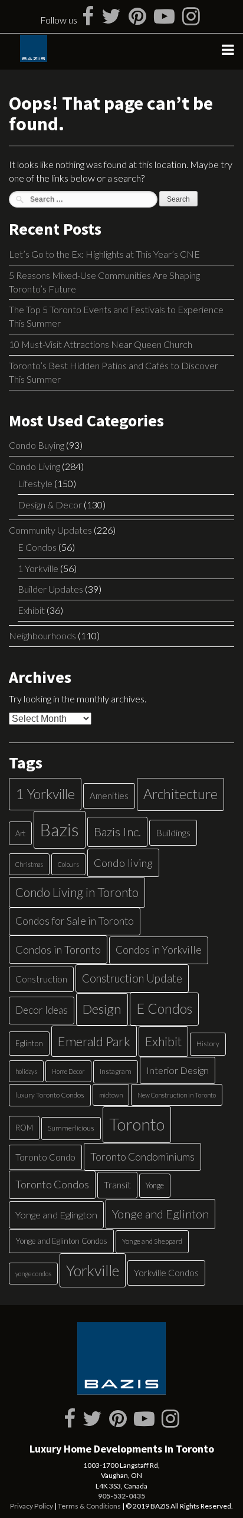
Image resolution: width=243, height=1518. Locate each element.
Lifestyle (35, 483)
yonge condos (33, 1273)
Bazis (59, 829)
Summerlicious (71, 1127)
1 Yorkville (38, 568)
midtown (111, 1095)
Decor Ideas (41, 1010)
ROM (24, 1127)
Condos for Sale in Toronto (74, 921)
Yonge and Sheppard (152, 1241)
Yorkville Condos (166, 1272)
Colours (68, 864)
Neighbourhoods (42, 635)
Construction (41, 979)
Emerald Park (94, 1041)
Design (102, 1009)
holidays (26, 1071)
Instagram (116, 1071)
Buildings (173, 832)
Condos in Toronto (58, 949)
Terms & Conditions (89, 1505)
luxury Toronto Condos (49, 1094)
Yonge (155, 1185)
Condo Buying (36, 445)
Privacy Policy (31, 1505)
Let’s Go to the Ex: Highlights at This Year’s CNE (104, 253)
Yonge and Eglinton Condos (61, 1241)
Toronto (137, 1124)
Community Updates (50, 529)
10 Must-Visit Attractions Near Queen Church (100, 344)
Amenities (109, 795)
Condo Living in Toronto (77, 892)
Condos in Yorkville (159, 950)
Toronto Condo (45, 1157)
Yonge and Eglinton (160, 1214)
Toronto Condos (52, 1184)
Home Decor (68, 1071)
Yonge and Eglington (56, 1214)
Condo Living (34, 466)
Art (20, 833)
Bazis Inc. (117, 831)
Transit (117, 1184)
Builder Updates (50, 588)
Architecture (180, 794)
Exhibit (31, 610)
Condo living (123, 862)
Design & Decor (50, 504)
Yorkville (92, 1270)
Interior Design (177, 1070)
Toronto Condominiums (142, 1157)
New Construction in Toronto (176, 1095)
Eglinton (29, 1043)
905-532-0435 (121, 1495)
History (207, 1043)
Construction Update (132, 978)
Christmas (29, 864)
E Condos (37, 547)
